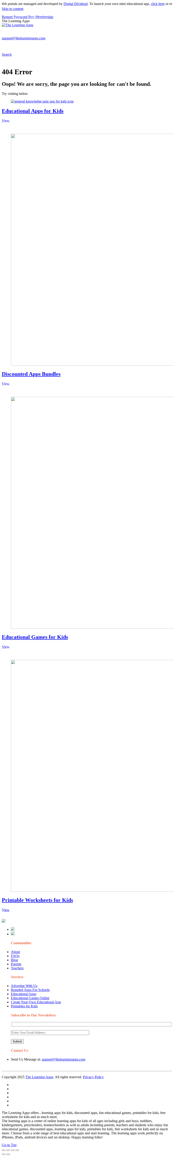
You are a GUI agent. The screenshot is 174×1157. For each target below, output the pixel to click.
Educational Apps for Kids (32, 111)
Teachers (17, 968)
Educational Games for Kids (35, 637)
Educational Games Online (30, 998)
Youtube (35, 44)
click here (150, 4)
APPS (17, 35)
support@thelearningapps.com (63, 1059)
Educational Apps (23, 994)
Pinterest (152, 35)
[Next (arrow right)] (8, 1154)
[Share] (8, 1150)
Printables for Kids (24, 1006)
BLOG (117, 35)
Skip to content (12, 9)
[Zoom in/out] (17, 1150)
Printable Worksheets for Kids (37, 900)
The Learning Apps (39, 1077)
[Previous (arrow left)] (3, 1154)
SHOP (134, 35)
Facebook (65, 44)
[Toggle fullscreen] (12, 1150)
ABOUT (99, 35)
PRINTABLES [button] (38, 35)
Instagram (19, 44)
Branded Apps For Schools (30, 990)
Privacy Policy (93, 1077)
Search (80, 44)
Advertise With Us (24, 986)
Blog (14, 960)
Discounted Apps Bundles (31, 374)
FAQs (15, 956)
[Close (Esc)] (3, 1150)
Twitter (50, 44)
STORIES (82, 35)
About (15, 952)
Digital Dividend (68, 4)
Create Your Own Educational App (36, 1002)
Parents (16, 964)
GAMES (62, 35)
